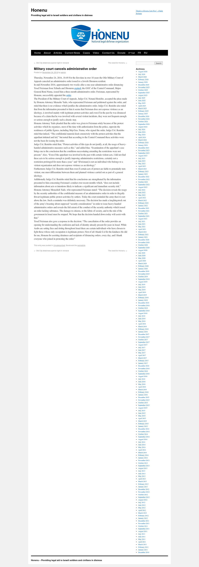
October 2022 (143, 182)
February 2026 (143, 79)
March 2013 (142, 481)
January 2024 (143, 145)
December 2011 (143, 521)
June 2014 (141, 444)
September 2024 (143, 124)
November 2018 (143, 305)
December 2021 (143, 208)
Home (37, 52)
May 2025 (141, 103)
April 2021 (142, 229)
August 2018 (142, 313)
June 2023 (141, 161)
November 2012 (143, 492)
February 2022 (143, 203)
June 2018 (141, 318)
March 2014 (142, 452)
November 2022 (143, 179)
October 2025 (143, 90)
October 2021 (143, 213)
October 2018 (143, 308)
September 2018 (143, 310)
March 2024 (142, 140)
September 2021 (143, 216)
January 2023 (143, 174)
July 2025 (141, 98)
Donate (121, 52)
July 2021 (141, 221)
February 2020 (143, 266)
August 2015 (142, 408)
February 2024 (143, 142)
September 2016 (143, 373)
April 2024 (142, 137)
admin (63, 72)
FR (139, 52)
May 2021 (141, 226)
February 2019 (143, 297)
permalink (81, 245)
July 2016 (141, 379)
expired (77, 88)
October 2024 (143, 121)
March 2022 (142, 200)
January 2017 (143, 363)
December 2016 (143, 366)
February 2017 (143, 360)
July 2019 (141, 284)
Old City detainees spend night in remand (51, 62)
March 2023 (142, 169)
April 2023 (142, 166)
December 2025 (143, 84)
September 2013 (143, 465)
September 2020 (143, 247)
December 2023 (143, 148)
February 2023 (143, 171)
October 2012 (143, 494)
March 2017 (142, 358)
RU (145, 52)
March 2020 (142, 263)
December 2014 (143, 429)
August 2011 (142, 531)
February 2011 (143, 547)
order (68, 95)
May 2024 (141, 134)
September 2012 (143, 497)
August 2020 (142, 250)
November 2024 (143, 119)
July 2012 (141, 502)
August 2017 (142, 345)
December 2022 (143, 176)
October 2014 (143, 434)
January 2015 (143, 426)
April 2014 (142, 450)
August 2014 (142, 439)
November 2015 (143, 400)
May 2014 (141, 447)
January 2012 (143, 518)
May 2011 (141, 539)
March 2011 (142, 544)
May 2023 (141, 163)
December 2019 (143, 271)
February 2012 (143, 515)
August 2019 (142, 282)
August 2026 (142, 71)
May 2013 (141, 476)
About (47, 52)
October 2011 (143, 526)
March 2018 (142, 326)
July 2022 (141, 190)
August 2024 (142, 127)
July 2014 (141, 442)
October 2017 (143, 339)
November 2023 (143, 150)
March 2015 (142, 421)
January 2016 (143, 394)
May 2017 (141, 352)
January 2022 (143, 205)
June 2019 (141, 287)
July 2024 (141, 129)
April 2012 (142, 510)
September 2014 (143, 437)
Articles (57, 52)
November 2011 (143, 523)
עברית (131, 52)
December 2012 (143, 489)
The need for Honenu (117, 62)
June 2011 (141, 536)
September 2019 (143, 279)
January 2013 (143, 486)
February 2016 (143, 392)
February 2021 (143, 234)
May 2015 (141, 415)
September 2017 (143, 342)
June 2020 (141, 255)
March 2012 (142, 513)
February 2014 (143, 455)
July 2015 (141, 410)
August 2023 (142, 155)
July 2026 (141, 74)
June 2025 (141, 100)
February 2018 (143, 329)
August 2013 (142, 468)
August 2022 (142, 187)
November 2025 (143, 87)
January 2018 (143, 331)
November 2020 (143, 242)
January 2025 (143, 113)
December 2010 (143, 552)
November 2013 (143, 460)
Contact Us (108, 52)
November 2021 (143, 211)
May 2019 (141, 289)
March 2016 (142, 389)
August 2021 (142, 218)
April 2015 (142, 418)
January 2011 (143, 549)
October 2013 (143, 463)
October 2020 (143, 245)
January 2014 (143, 458)
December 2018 (143, 303)
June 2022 (141, 192)
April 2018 (142, 324)
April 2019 (142, 292)
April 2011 (142, 542)
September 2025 (143, 92)
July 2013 (141, 471)
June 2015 (141, 413)
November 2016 (143, 368)
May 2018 (141, 321)
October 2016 (143, 371)
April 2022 (142, 197)
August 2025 (142, 95)
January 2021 (143, 237)
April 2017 (142, 355)
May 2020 (141, 258)
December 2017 (143, 334)
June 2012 (141, 505)
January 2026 (143, 82)
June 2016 (141, 381)
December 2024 (143, 116)
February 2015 (143, 423)
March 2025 (142, 108)
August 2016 (142, 376)
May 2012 (141, 507)
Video (96, 52)
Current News (72, 52)
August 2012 (142, 500)
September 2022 (143, 184)
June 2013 (141, 473)
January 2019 (143, 300)
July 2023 (141, 158)
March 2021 (142, 232)
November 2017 (143, 337)
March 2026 (142, 77)
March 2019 (142, 295)
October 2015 (143, 402)
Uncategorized (59, 245)
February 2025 (143, 111)
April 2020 (142, 260)
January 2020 (143, 268)
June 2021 (141, 224)
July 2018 (141, 316)
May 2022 (141, 195)
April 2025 (142, 105)
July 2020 (141, 253)
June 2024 (141, 132)
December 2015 (143, 397)
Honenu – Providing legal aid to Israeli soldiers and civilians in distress (66, 560)
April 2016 (142, 387)
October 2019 (143, 276)
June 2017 (141, 350)
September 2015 (143, 405)
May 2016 (141, 384)
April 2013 (142, 479)
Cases (86, 52)
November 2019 (143, 274)
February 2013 (143, 484)
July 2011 (141, 534)
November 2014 (143, 431)
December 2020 (143, 239)
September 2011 (143, 528)
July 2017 (141, 347)
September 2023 (143, 153)
